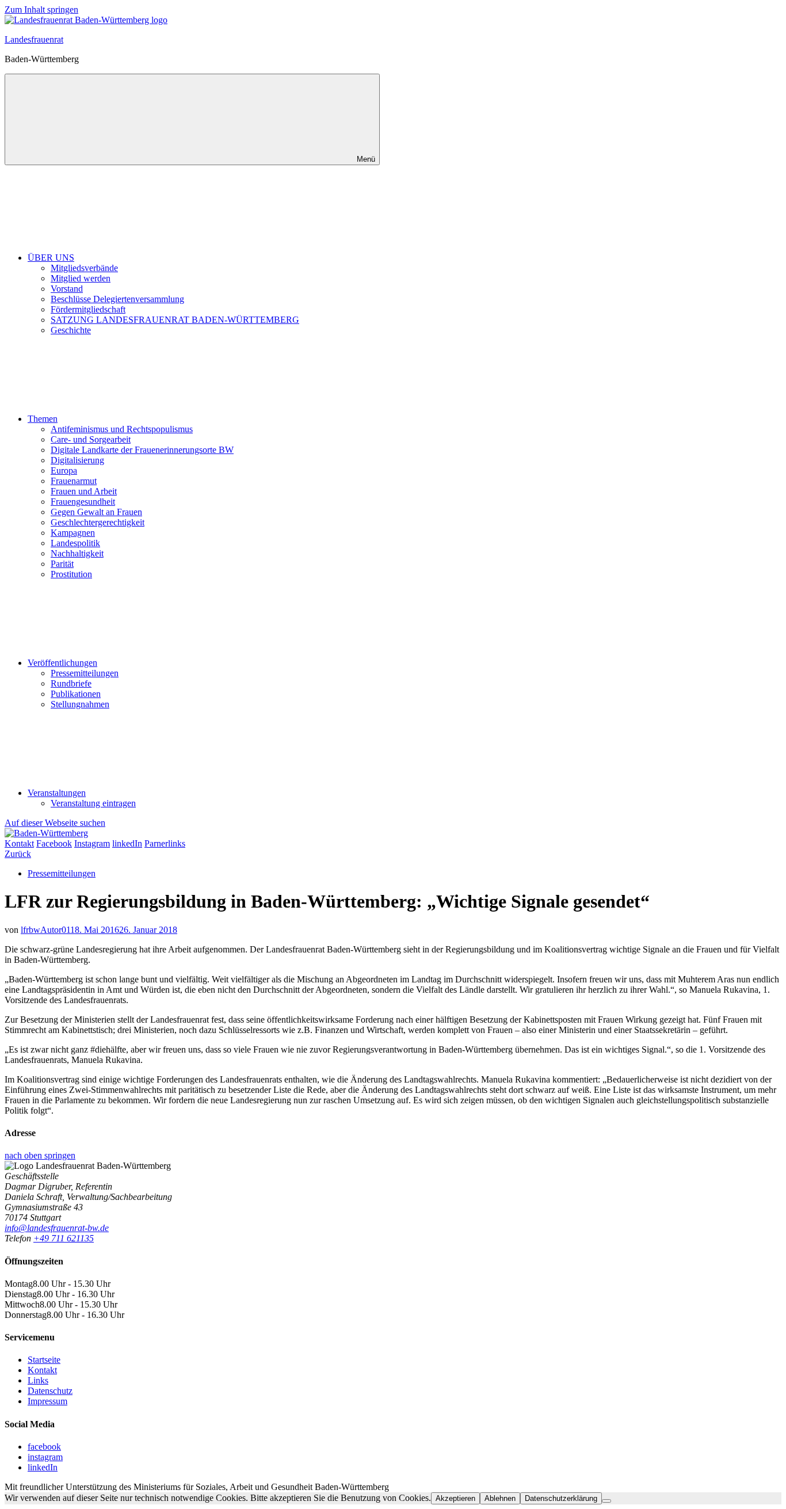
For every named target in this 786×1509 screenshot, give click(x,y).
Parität (62, 564)
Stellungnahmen (80, 704)
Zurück (18, 854)
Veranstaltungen (57, 793)
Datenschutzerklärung (561, 1498)
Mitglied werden (80, 278)
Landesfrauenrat (34, 39)
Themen (43, 419)
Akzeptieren (455, 1498)
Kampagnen (73, 533)
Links (38, 1380)
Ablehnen (500, 1498)
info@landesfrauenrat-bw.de (57, 1228)
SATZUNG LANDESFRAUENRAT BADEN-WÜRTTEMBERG (175, 320)
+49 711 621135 (63, 1238)
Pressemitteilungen (85, 673)
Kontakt (42, 1370)
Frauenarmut (74, 481)
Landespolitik (75, 543)
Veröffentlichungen (62, 663)
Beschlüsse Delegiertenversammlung (117, 299)
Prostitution (71, 574)
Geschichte (71, 330)
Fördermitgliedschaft (88, 309)
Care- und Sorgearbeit (91, 439)
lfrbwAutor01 (45, 930)
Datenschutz (50, 1391)
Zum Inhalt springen (41, 9)
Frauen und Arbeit (84, 491)
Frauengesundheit (83, 501)
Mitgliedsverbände (84, 268)
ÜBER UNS (51, 257)
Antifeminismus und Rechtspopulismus (122, 429)
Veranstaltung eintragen (93, 803)
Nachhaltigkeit (77, 553)
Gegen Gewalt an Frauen (96, 512)
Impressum (47, 1401)
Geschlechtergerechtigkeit (97, 522)
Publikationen (76, 694)
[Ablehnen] (606, 1501)
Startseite (44, 1360)
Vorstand (67, 289)
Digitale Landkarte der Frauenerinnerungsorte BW (142, 450)
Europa (64, 470)
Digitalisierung (77, 460)
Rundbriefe (71, 683)
